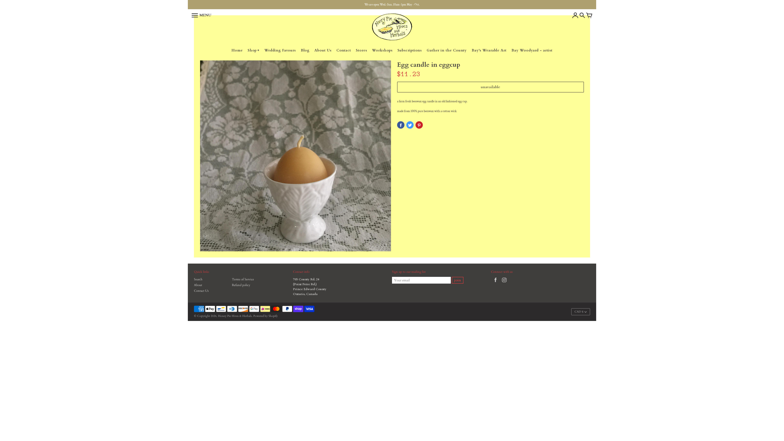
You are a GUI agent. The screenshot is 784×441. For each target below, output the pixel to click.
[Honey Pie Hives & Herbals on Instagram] (504, 283)
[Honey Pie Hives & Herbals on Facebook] (495, 283)
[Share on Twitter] (410, 125)
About (198, 285)
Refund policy (241, 285)
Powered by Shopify (265, 316)
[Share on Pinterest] (419, 125)
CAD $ (579, 312)
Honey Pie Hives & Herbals (235, 316)
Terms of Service (243, 279)
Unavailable (490, 87)
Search (198, 279)
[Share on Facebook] (400, 125)
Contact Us (201, 291)
